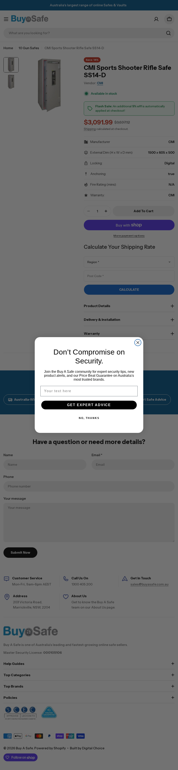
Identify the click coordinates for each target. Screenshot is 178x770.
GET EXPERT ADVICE (89, 405)
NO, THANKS (89, 418)
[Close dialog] (138, 342)
